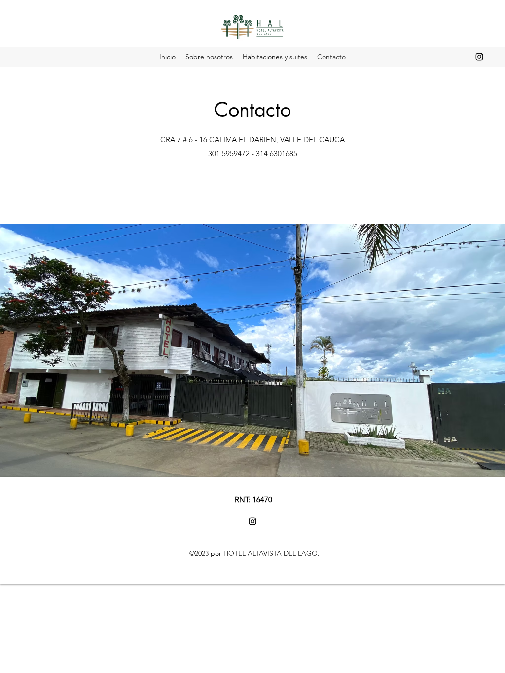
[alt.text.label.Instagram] (479, 57)
